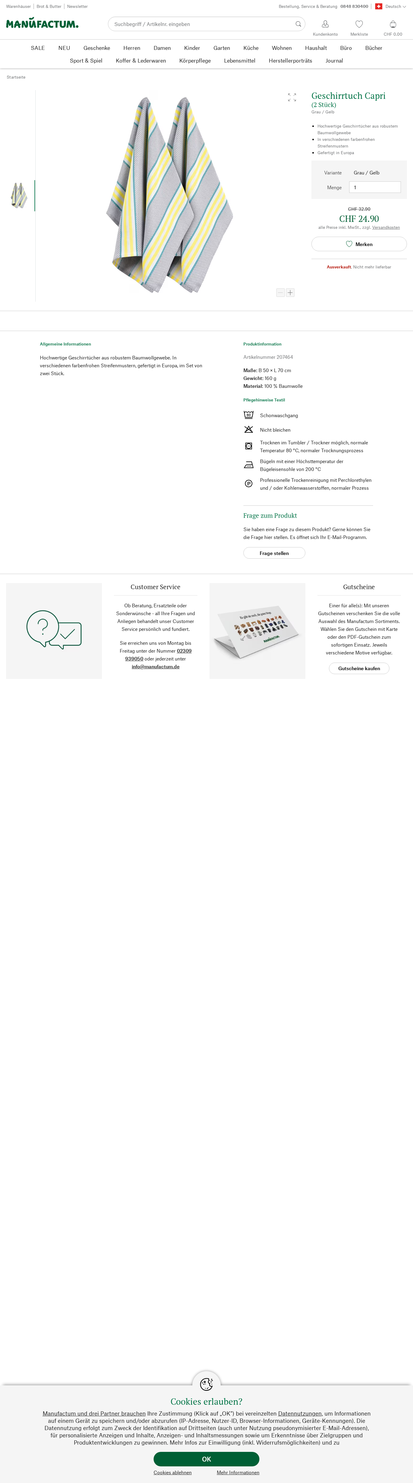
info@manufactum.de (156, 666)
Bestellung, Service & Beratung (323, 6)
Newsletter (77, 6)
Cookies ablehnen (173, 1472)
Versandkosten (386, 227)
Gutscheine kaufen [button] (359, 668)
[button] (292, 97)
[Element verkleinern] (280, 292)
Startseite (16, 77)
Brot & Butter (49, 6)
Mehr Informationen (238, 1472)
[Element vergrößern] (290, 292)
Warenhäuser (18, 6)
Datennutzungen (300, 1413)
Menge (334, 187)
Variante (333, 172)
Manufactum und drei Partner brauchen (94, 1413)
